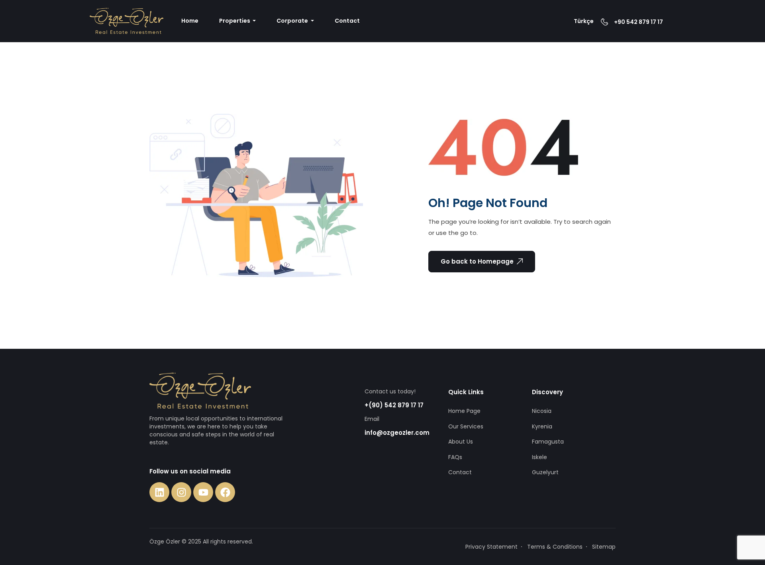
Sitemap (604, 547)
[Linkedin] (159, 492)
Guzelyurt (545, 472)
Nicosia (541, 411)
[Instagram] (181, 492)
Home (189, 21)
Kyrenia (542, 426)
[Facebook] (225, 492)
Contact (347, 21)
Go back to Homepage (477, 261)
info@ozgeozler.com (397, 432)
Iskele (539, 457)
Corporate (293, 21)
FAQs (455, 457)
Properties (235, 21)
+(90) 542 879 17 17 (394, 405)
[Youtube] (203, 492)
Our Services (465, 426)
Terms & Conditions (555, 547)
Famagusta (548, 442)
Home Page (464, 411)
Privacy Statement (491, 547)
